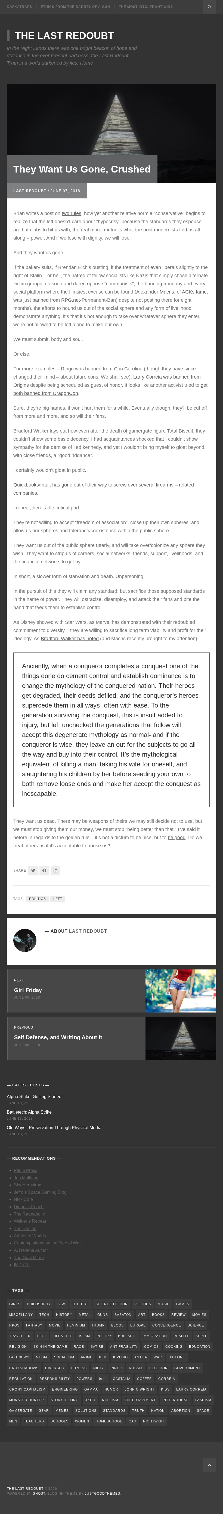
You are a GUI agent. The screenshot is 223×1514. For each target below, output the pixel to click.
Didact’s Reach (29, 1206)
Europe (138, 1325)
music (164, 1304)
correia (166, 1379)
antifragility (124, 1347)
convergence (166, 1325)
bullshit (127, 1336)
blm (103, 1357)
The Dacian (25, 1228)
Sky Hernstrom (28, 1185)
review (178, 1315)
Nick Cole (23, 1199)
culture (80, 1304)
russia (136, 1368)
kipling (120, 1357)
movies (199, 1315)
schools (60, 1421)
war (158, 1357)
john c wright (139, 1389)
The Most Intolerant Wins (146, 7)
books (158, 1315)
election (158, 1368)
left (57, 899)
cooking (173, 1347)
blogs (117, 1325)
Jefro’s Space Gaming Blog (40, 1192)
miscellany (21, 1315)
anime (86, 1357)
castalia (122, 1379)
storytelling (65, 1400)
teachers (34, 1421)
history (64, 1315)
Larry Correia (191, 1389)
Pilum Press (25, 1170)
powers (84, 1379)
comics (151, 1347)
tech (44, 1315)
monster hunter (26, 1400)
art (141, 1315)
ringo (116, 1368)
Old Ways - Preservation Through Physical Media (54, 1127)
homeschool (109, 1421)
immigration (155, 1336)
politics (37, 899)
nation (158, 1411)
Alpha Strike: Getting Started (34, 1096)
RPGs (14, 1325)
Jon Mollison (26, 1177)
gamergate (20, 1411)
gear (44, 1411)
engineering (65, 1389)
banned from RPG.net (56, 300)
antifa (140, 1357)
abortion (180, 1411)
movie (55, 1325)
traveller (20, 1336)
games (182, 1304)
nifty (98, 1368)
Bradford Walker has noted (70, 638)
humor (111, 1389)
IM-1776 (22, 1264)
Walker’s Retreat (30, 1221)
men (13, 1421)
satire (97, 1347)
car (133, 1421)
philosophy (39, 1304)
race (79, 1347)
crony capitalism (27, 1389)
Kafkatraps (19, 7)
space (203, 1411)
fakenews (19, 1357)
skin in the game (50, 1347)
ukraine (177, 1357)
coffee (144, 1379)
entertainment (140, 1400)
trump (98, 1325)
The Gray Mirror (29, 1257)
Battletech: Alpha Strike (29, 1112)
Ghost (39, 1493)
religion (18, 1347)
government (187, 1368)
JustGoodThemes (102, 1493)
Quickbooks (26, 485)
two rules (71, 213)
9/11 (102, 1379)
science (196, 1325)
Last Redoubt (30, 191)
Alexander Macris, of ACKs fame (171, 292)
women (82, 1421)
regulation (21, 1379)
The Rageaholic (29, 1214)
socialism (64, 1357)
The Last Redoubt (64, 35)
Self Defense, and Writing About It (58, 1037)
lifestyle (62, 1336)
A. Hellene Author (31, 1250)
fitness (79, 1368)
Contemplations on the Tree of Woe (48, 1243)
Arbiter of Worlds (30, 1236)
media (42, 1357)
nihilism (110, 1400)
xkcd (90, 1400)
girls (14, 1304)
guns (102, 1315)
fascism (203, 1400)
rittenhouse (175, 1400)
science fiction (111, 1304)
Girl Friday (28, 990)
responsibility (54, 1379)
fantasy (34, 1325)
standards (114, 1411)
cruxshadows (24, 1368)
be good (176, 837)
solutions (86, 1411)
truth (138, 1411)
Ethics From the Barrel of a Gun (75, 7)
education (199, 1347)
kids (165, 1389)
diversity (55, 1368)
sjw (61, 1304)
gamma (91, 1389)
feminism (76, 1325)
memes (62, 1411)
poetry (104, 1336)
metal (85, 1315)
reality (181, 1336)
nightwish (153, 1421)
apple (201, 1336)
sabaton (123, 1315)
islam (84, 1336)
